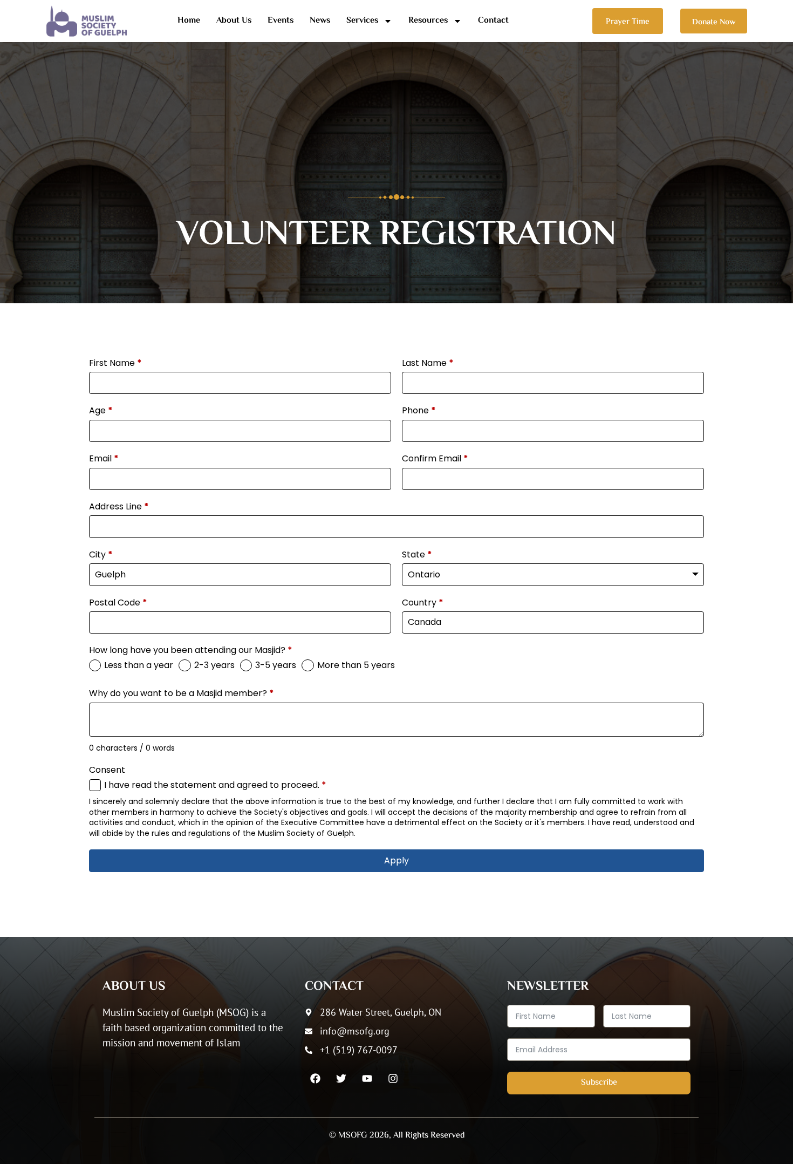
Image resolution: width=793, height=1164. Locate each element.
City (101, 555)
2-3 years (214, 665)
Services (362, 21)
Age (101, 411)
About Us (233, 21)
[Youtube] (367, 1078)
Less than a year (138, 665)
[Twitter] (341, 1078)
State (417, 555)
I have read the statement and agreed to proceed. (215, 785)
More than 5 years (356, 665)
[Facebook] (315, 1078)
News (320, 21)
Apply (396, 860)
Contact (493, 21)
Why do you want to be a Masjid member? (181, 693)
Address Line (119, 507)
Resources (428, 21)
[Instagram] (392, 1078)
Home (188, 21)
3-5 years (275, 665)
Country (422, 603)
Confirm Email (435, 459)
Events (280, 21)
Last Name (428, 363)
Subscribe (599, 1083)
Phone (419, 411)
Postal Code (118, 603)
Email (104, 459)
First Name (115, 363)
